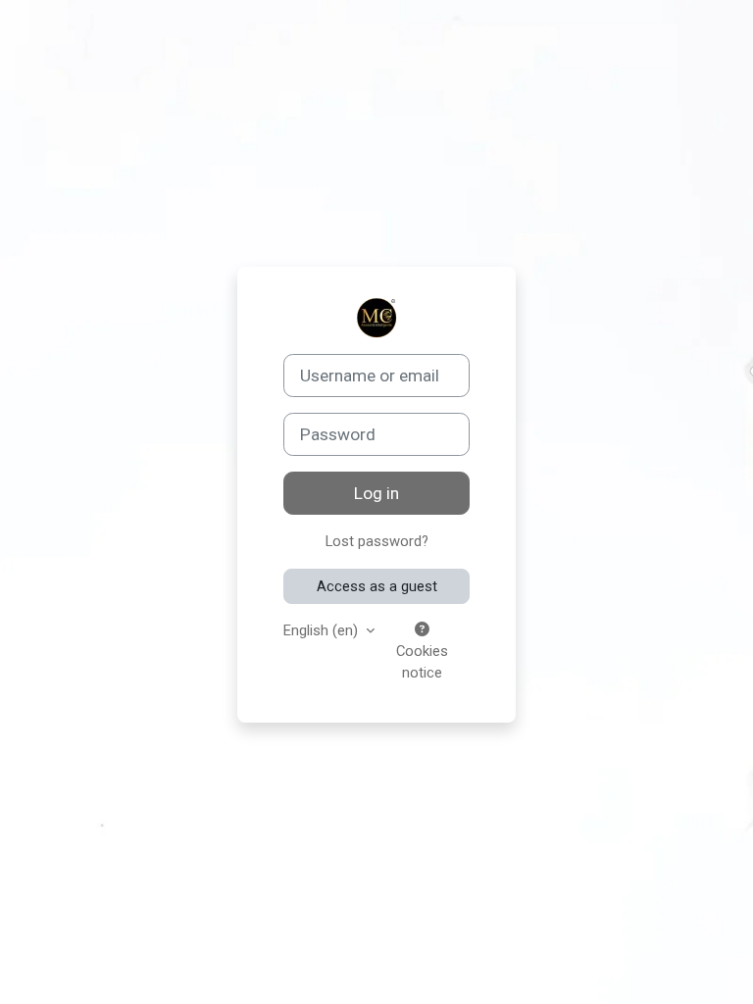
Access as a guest (377, 586)
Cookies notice (422, 661)
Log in (376, 493)
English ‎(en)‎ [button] (322, 630)
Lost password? (377, 541)
